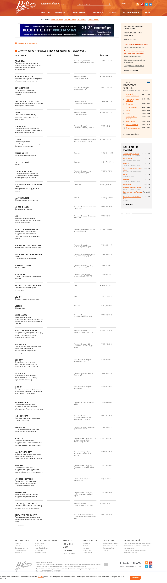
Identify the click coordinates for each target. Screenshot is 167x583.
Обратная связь (40, 552)
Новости (45, 13)
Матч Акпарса (130, 122)
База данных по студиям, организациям (138, 544)
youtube (142, 4)
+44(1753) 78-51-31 (106, 198)
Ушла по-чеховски (132, 125)
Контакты (18, 552)
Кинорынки (87, 550)
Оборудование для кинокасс (134, 66)
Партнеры (38, 546)
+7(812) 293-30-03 (106, 387)
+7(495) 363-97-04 (106, 216)
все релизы (129, 204)
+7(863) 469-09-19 (106, 402)
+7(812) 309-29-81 (106, 360)
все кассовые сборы (132, 134)
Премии (85, 546)
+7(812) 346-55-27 (106, 438)
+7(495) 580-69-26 (106, 373)
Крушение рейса (131, 107)
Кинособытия (78, 13)
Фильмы (113, 13)
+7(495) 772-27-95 (106, 88)
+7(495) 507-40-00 (106, 416)
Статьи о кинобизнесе (110, 546)
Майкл (128, 110)
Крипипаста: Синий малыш (132, 192)
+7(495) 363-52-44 (106, 126)
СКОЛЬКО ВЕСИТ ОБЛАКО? (131, 117)
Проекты (18, 546)
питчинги (81, 20)
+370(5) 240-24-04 (106, 479)
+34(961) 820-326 (106, 306)
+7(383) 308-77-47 (106, 274)
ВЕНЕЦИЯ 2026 (57, 20)
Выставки (86, 548)
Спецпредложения (21, 548)
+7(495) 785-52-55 (106, 112)
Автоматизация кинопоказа (134, 47)
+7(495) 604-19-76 (106, 101)
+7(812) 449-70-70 (106, 492)
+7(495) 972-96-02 (106, 315)
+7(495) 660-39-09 (106, 427)
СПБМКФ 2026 (70, 20)
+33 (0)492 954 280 (106, 153)
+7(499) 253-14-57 (106, 245)
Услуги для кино (130, 40)
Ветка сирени (128, 159)
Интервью (60, 13)
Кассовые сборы (108, 548)
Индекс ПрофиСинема (110, 544)
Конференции (87, 552)
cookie (40, 577)
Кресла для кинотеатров (132, 56)
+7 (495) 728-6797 (130, 563)
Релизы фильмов (69, 554)
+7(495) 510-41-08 (106, 515)
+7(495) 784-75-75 (106, 171)
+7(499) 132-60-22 (106, 207)
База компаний (131, 13)
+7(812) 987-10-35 (106, 465)
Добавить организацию (27, 43)
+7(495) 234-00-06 (106, 229)
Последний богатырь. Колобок (132, 95)
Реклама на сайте (21, 550)
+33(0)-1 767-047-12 (106, 162)
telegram (146, 4)
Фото (147, 13)
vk (151, 4)
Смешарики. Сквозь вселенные (132, 100)
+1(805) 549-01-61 (106, 297)
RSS (138, 4)
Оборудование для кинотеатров (136, 44)
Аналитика (97, 13)
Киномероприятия (131, 70)
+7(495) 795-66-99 (106, 76)
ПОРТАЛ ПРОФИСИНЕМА (46, 540)
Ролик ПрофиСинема (42, 548)
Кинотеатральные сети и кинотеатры (137, 546)
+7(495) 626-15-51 (106, 503)
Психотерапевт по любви (132, 187)
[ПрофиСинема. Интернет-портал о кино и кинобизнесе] (26, 5)
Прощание (129, 104)
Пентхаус (126, 163)
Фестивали (86, 544)
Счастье (128, 113)
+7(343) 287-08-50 (106, 452)
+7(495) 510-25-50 (106, 330)
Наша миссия (39, 544)
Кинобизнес (93, 20)
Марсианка (127, 184)
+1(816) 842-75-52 (106, 285)
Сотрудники (39, 550)
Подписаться (125, 4)
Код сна (126, 179)
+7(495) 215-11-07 (106, 139)
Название (19, 55)
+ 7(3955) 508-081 (106, 61)
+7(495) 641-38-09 (106, 265)
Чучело (125, 175)
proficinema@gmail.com (130, 566)
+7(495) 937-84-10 (106, 254)
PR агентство (22, 540)
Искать (109, 4)
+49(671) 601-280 (106, 184)
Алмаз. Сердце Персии (131, 154)
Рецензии (106, 550)
